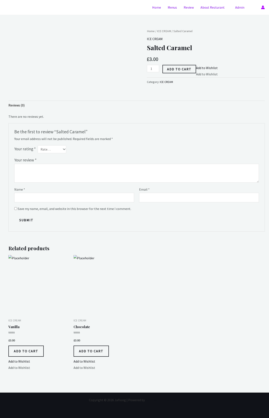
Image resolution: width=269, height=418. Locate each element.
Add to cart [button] (26, 351)
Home (156, 7)
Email (144, 189)
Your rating (25, 148)
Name (19, 189)
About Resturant (212, 7)
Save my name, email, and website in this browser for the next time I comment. (74, 209)
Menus (172, 7)
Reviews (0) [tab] (16, 105)
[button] (254, 7)
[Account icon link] (263, 7)
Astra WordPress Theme (162, 400)
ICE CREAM (164, 31)
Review (189, 7)
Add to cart (179, 69)
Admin (239, 7)
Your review (25, 159)
